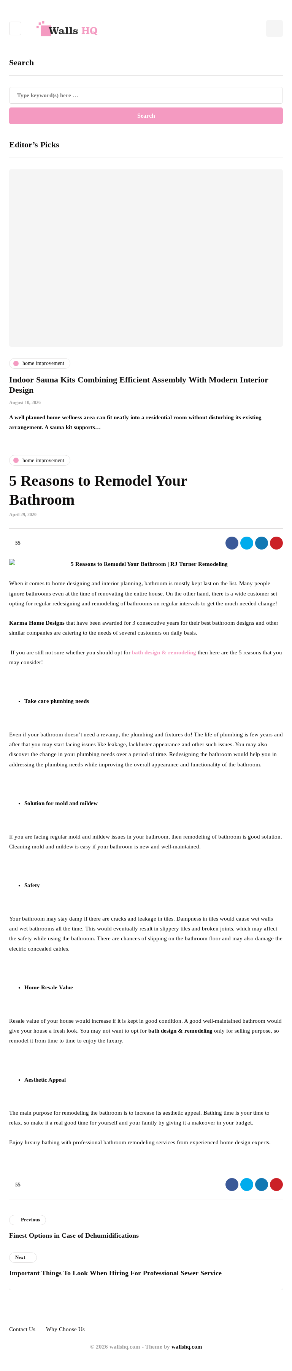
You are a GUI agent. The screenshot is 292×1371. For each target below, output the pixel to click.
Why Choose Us (65, 1329)
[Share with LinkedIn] (261, 543)
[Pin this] (276, 543)
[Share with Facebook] (231, 543)
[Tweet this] (246, 543)
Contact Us (22, 1329)
